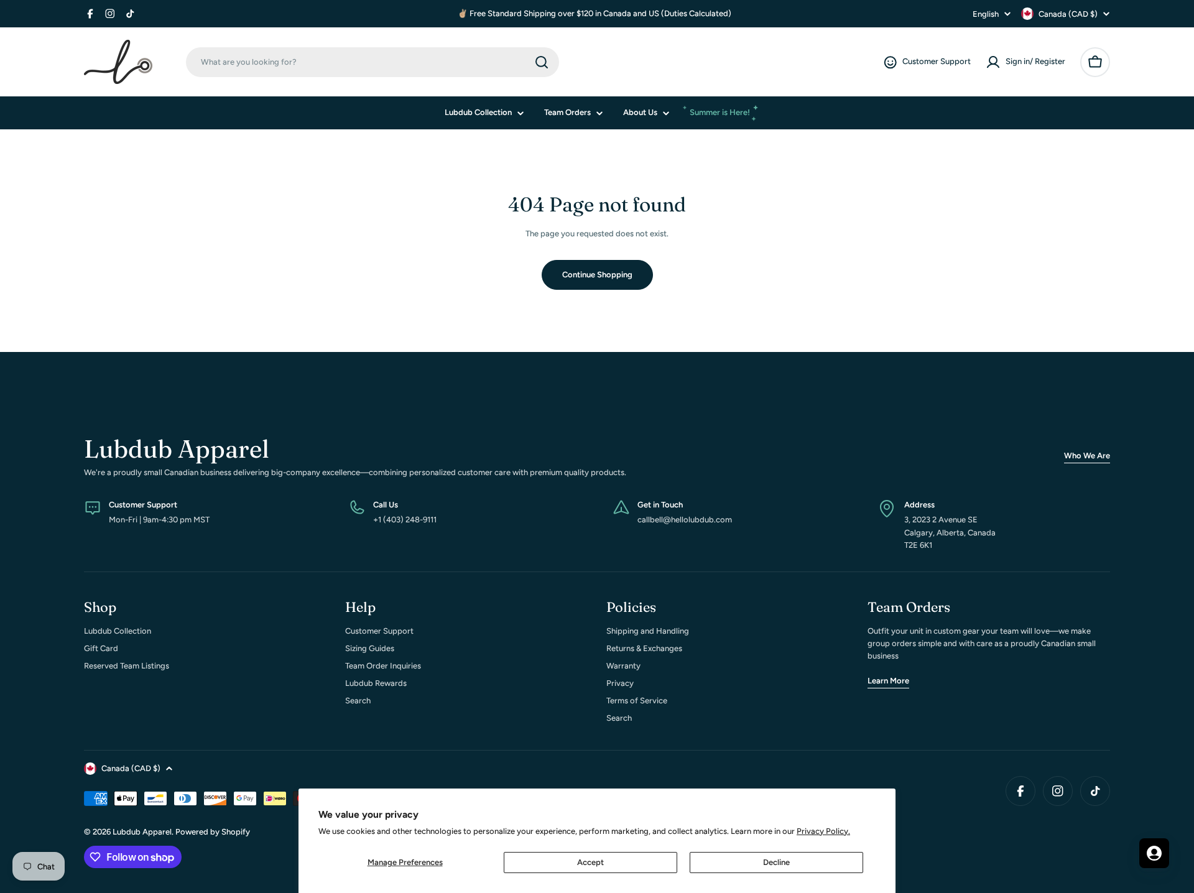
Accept (590, 862)
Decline (776, 862)
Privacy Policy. (823, 831)
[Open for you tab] (1154, 853)
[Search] (541, 62)
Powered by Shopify (212, 831)
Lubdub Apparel (142, 831)
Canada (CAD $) (1068, 14)
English (986, 14)
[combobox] (372, 62)
